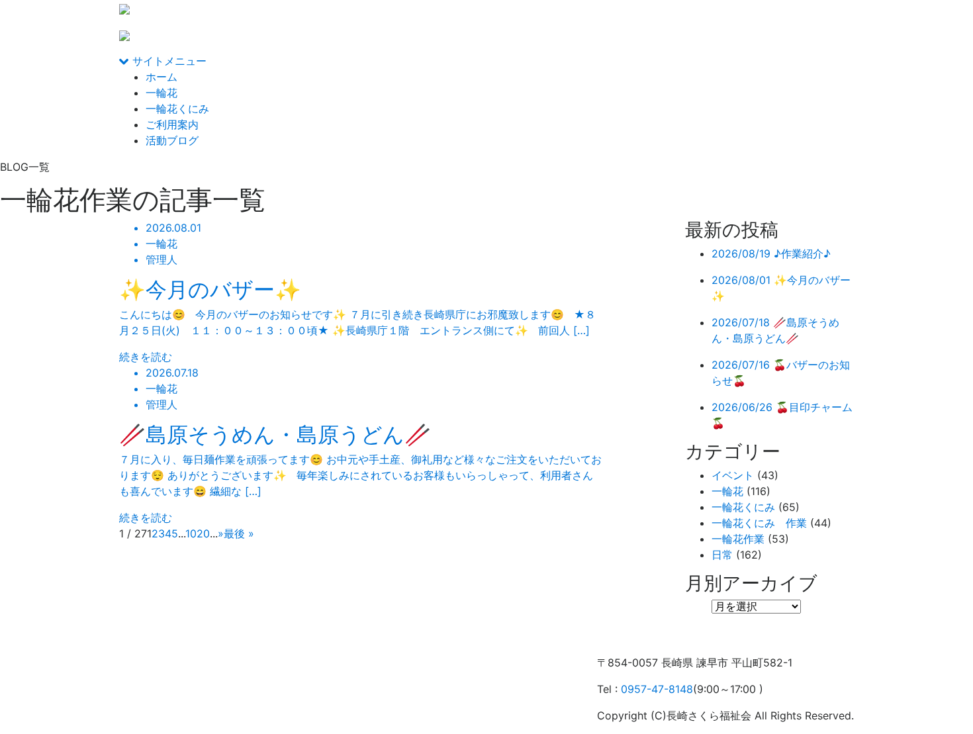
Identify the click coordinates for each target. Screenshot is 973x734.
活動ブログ (172, 140)
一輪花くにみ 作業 (759, 522)
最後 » (239, 533)
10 (191, 533)
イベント (733, 475)
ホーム (161, 76)
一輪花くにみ (177, 108)
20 (203, 533)
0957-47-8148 (657, 689)
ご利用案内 (172, 124)
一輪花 (161, 92)
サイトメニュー (168, 61)
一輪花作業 (738, 538)
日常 (722, 554)
